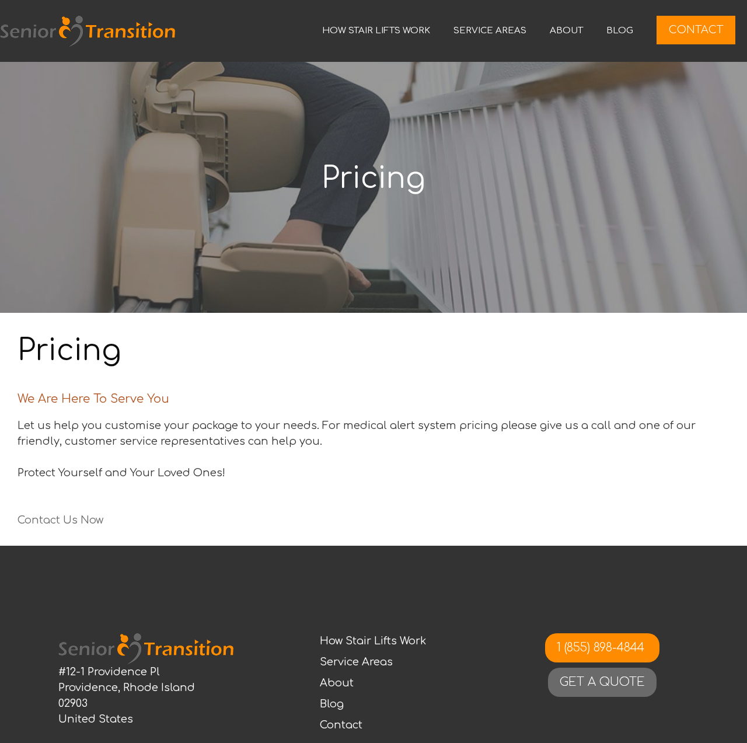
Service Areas (489, 31)
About (566, 31)
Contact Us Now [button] (60, 520)
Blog (619, 31)
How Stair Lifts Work (376, 31)
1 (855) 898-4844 (602, 647)
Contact (696, 30)
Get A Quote (602, 682)
